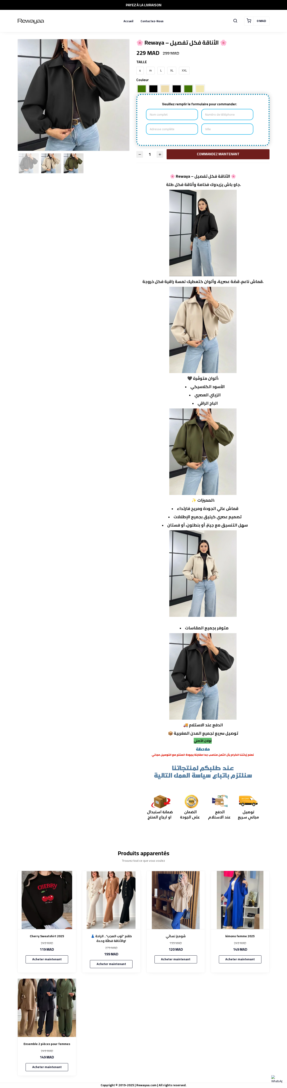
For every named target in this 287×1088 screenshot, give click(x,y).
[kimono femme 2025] (240, 900)
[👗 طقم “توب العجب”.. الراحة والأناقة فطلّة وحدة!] (111, 900)
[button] (235, 21)
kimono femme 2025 (240, 936)
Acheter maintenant (47, 959)
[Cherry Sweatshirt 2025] (47, 900)
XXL (184, 70)
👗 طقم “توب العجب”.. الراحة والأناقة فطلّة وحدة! (111, 938)
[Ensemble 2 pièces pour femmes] (47, 1008)
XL (171, 70)
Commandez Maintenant (217, 154)
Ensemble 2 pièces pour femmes (47, 1044)
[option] (73, 111)
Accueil (128, 21)
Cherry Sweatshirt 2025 (47, 936)
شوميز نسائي (176, 936)
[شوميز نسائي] (176, 900)
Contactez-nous (152, 21)
